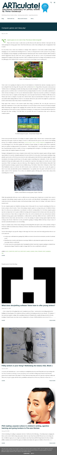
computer (11, 251)
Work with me (10, 18)
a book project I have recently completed (34, 142)
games (28, 251)
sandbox (48, 251)
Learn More (26, 453)
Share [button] (3, 255)
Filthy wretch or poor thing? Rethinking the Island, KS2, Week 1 (27, 366)
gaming (32, 251)
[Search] (51, 2)
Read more (52, 320)
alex (7, 251)
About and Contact (22, 18)
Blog (3, 18)
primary (40, 251)
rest (44, 251)
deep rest (23, 251)
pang (36, 251)
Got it (32, 453)
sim (2, 253)
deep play (17, 251)
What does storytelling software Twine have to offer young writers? (28, 305)
